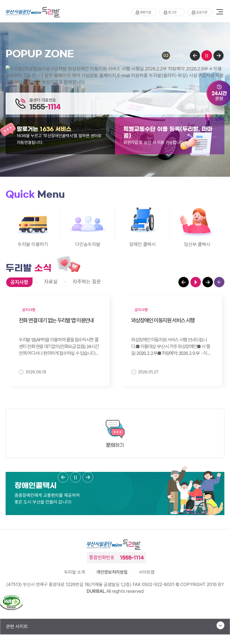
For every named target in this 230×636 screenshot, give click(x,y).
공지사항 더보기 (219, 282)
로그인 (172, 12)
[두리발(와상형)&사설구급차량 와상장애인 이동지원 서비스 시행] (115, 75)
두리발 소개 (74, 572)
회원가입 (145, 12)
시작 (195, 282)
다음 (218, 55)
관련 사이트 (17, 626)
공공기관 (201, 12)
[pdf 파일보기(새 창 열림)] (11, 603)
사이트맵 (147, 572)
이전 (195, 55)
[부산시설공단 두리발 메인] (34, 12)
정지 (206, 55)
